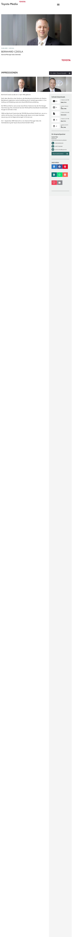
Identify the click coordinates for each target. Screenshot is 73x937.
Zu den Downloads (58, 73)
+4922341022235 (59, 143)
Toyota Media (9, 4)
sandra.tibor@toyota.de (61, 149)
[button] (54, 167)
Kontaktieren (58, 153)
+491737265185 (58, 146)
